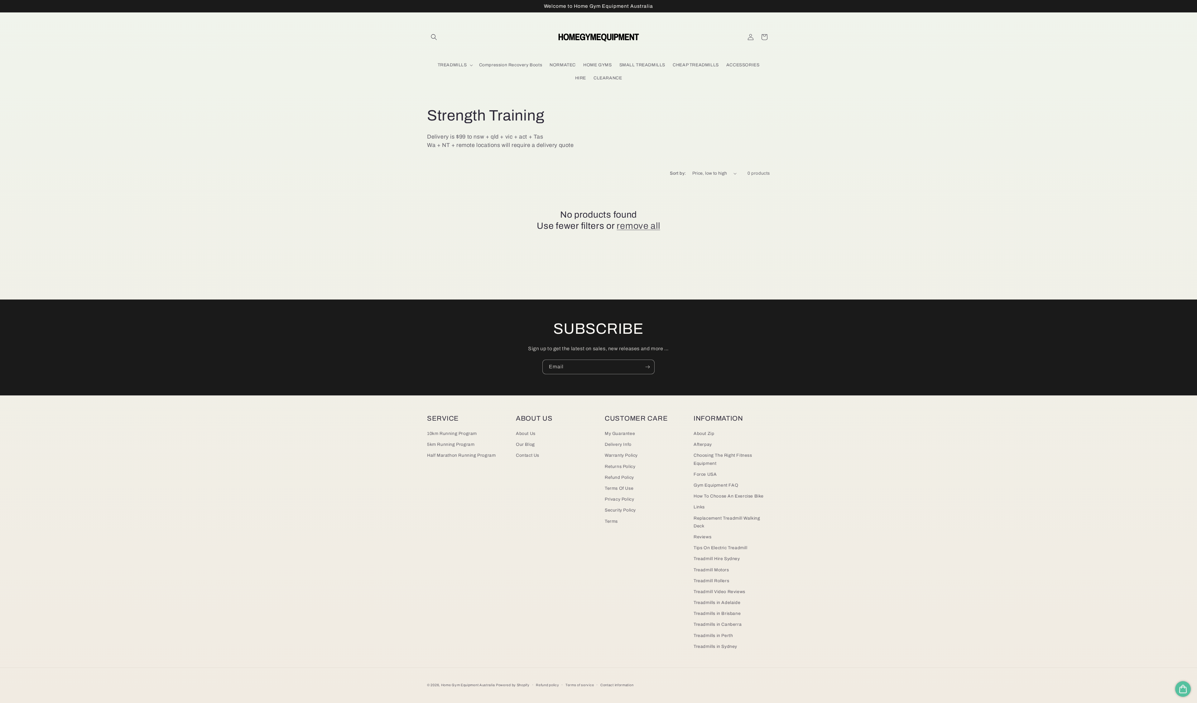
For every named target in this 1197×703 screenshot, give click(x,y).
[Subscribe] (647, 367)
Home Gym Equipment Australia (468, 685)
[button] (434, 37)
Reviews (702, 537)
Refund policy (547, 685)
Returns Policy (620, 466)
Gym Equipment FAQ (716, 485)
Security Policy (620, 510)
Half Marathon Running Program (461, 455)
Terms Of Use (619, 488)
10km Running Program (452, 433)
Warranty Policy (621, 455)
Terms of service (579, 685)
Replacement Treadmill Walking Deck (727, 522)
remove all (638, 226)
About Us (526, 433)
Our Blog (525, 444)
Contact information (616, 685)
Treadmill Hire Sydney (717, 558)
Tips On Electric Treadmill (721, 547)
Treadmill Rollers (711, 580)
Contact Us (527, 455)
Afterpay (703, 444)
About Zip (704, 433)
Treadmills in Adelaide (717, 602)
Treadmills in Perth (713, 635)
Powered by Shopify (513, 685)
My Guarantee (620, 433)
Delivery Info (618, 444)
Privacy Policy (619, 499)
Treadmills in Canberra (718, 624)
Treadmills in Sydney (715, 646)
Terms (611, 521)
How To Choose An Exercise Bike (729, 496)
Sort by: (678, 173)
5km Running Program (450, 444)
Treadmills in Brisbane (717, 613)
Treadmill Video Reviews (719, 591)
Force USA (705, 474)
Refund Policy (619, 477)
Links (699, 507)
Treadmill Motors (711, 570)
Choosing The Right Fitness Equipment (723, 459)
